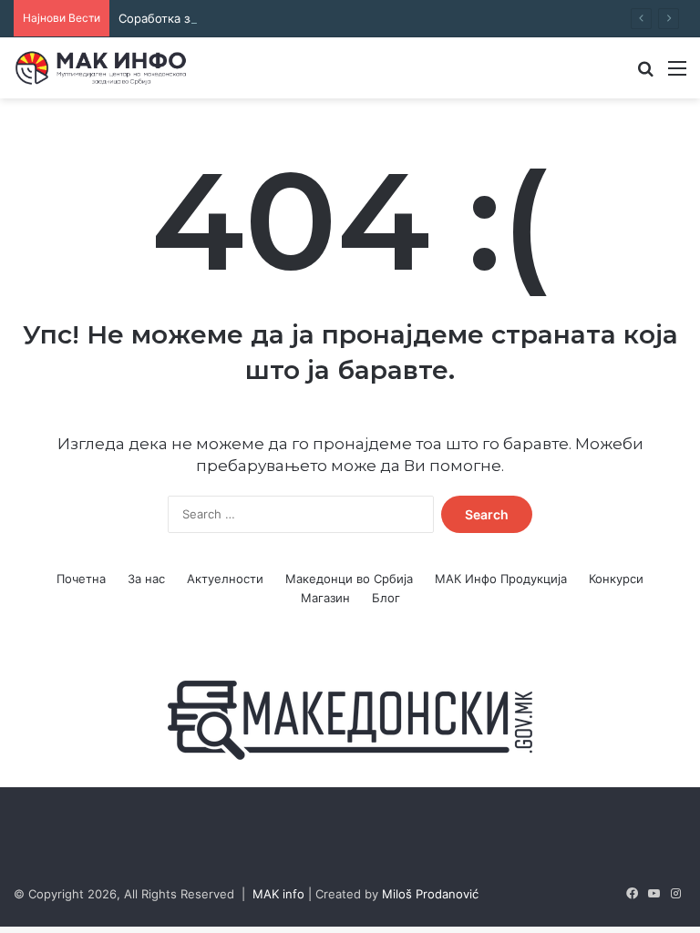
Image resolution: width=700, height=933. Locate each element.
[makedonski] (350, 719)
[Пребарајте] (645, 74)
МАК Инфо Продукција (501, 578)
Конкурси (616, 578)
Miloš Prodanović (430, 894)
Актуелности (225, 578)
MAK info (278, 894)
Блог (386, 597)
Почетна (81, 578)
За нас (146, 578)
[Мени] (677, 74)
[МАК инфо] (100, 68)
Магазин (325, 597)
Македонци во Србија (349, 578)
